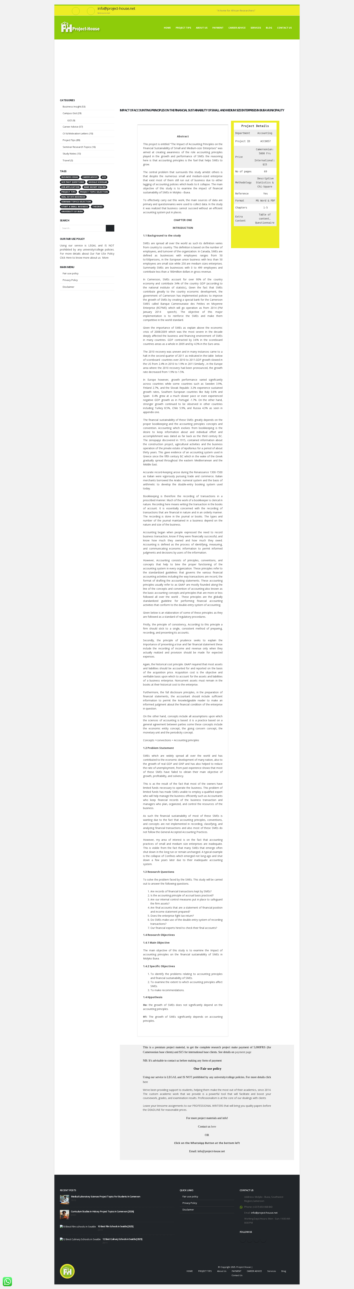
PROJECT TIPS (183, 27)
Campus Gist (70, 113)
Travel (66, 160)
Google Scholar (97, 182)
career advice (90, 177)
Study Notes (69, 153)
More (105, 257)
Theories (97, 206)
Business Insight (72, 106)
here (145, 1081)
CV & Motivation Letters (75, 133)
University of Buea (72, 211)
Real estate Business (73, 197)
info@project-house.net (264, 1212)
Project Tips (69, 140)
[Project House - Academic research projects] (81, 27)
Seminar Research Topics (77, 147)
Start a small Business (74, 206)
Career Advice (70, 126)
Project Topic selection (94, 192)
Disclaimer (68, 286)
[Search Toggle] (292, 7)
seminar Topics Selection (76, 201)
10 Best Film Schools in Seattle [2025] (115, 1226)
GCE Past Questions (72, 182)
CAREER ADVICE (237, 27)
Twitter (249, 1239)
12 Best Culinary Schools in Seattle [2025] (122, 1239)
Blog (269, 27)
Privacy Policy (70, 280)
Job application (70, 187)
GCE (69, 120)
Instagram (256, 1239)
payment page (242, 1052)
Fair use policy (71, 273)
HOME (167, 27)
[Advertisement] (177, 67)
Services (256, 27)
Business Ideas (69, 177)
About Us (201, 27)
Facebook (243, 1239)
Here (69, 257)
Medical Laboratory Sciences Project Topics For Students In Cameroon (105, 1196)
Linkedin (263, 1239)
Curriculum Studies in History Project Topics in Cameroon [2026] (102, 1211)
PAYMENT (217, 27)
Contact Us (284, 27)
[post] (64, 1199)
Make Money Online (95, 187)
